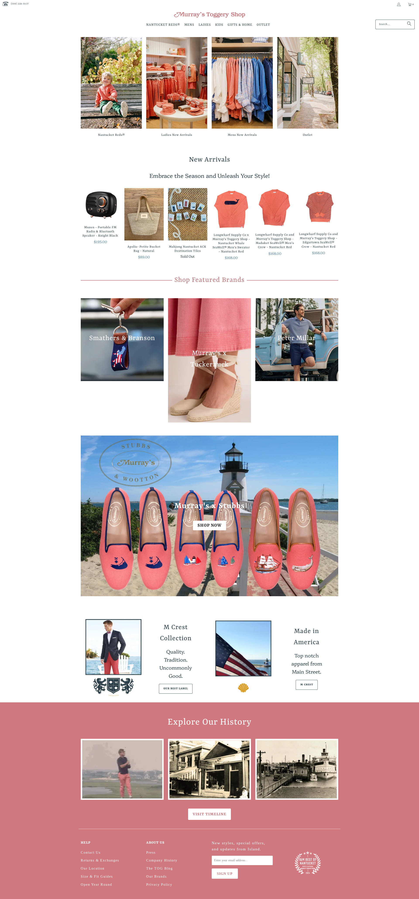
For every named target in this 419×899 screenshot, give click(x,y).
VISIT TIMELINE (209, 814)
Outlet (307, 87)
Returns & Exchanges (100, 860)
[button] (163, 25)
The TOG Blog (159, 868)
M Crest (306, 684)
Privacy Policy (159, 884)
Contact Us (91, 852)
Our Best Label (175, 688)
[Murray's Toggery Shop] (209, 15)
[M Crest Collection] (112, 657)
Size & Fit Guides (97, 876)
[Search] (409, 24)
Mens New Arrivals (242, 87)
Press (151, 852)
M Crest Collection (176, 633)
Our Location (93, 868)
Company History (161, 860)
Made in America (306, 637)
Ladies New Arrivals (176, 87)
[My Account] (398, 4)
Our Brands (156, 876)
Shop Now (209, 525)
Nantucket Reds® (111, 87)
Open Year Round (96, 884)
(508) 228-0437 (20, 3)
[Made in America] (243, 657)
